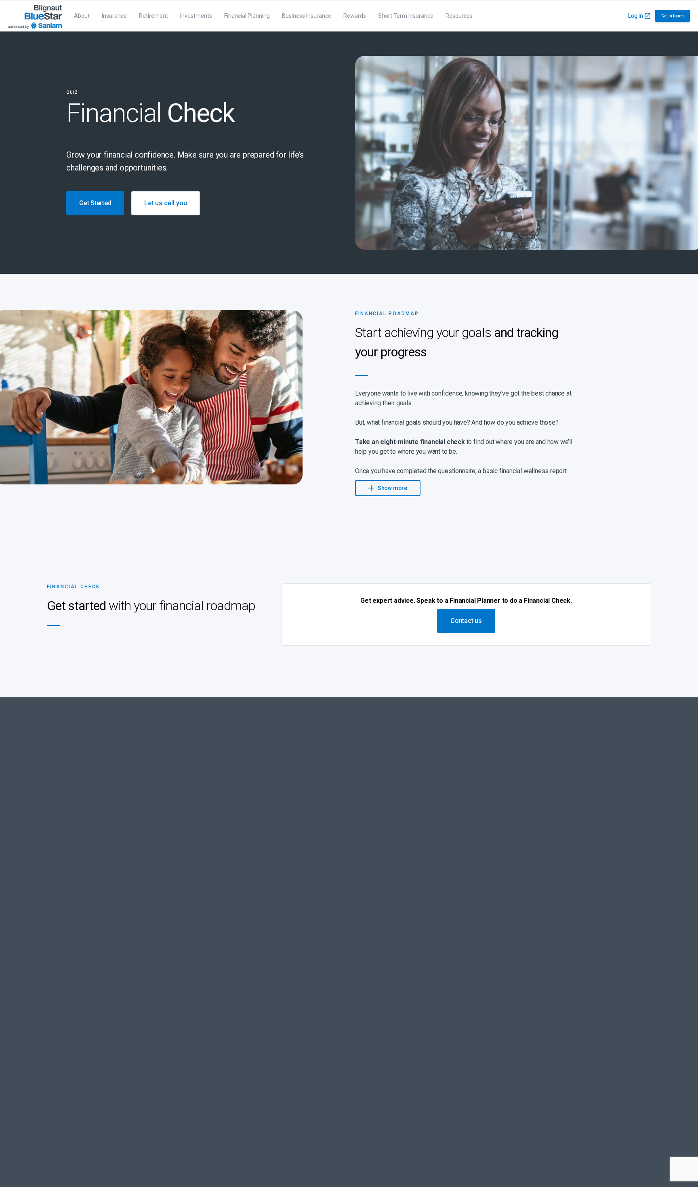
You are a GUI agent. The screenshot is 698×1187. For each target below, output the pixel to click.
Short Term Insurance (405, 16)
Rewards (354, 16)
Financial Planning (247, 16)
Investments (196, 16)
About (82, 16)
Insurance (114, 16)
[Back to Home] (35, 16)
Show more (391, 488)
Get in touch (672, 16)
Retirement (153, 16)
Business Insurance (306, 16)
